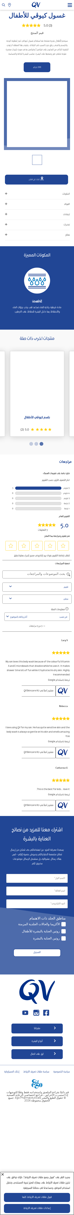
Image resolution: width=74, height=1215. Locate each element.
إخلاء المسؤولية (11, 1072)
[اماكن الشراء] (10, 5)
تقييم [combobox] (66, 587)
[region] (37, 1193)
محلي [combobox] (65, 599)
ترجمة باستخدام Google (59, 680)
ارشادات (66, 215)
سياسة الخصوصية (61, 1072)
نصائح (67, 235)
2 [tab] (37, 444)
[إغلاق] (2, 1174)
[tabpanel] (37, 288)
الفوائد (67, 204)
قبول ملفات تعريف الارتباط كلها (37, 1197)
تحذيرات (67, 225)
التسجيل (37, 952)
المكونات (66, 194)
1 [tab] (36, 324)
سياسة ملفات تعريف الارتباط (36, 1072)
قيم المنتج (37, 32)
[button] (63, 545)
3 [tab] (32, 444)
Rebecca (63, 706)
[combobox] (34, 617)
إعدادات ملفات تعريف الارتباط (37, 1208)
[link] (47, 526)
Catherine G (61, 768)
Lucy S (64, 640)
